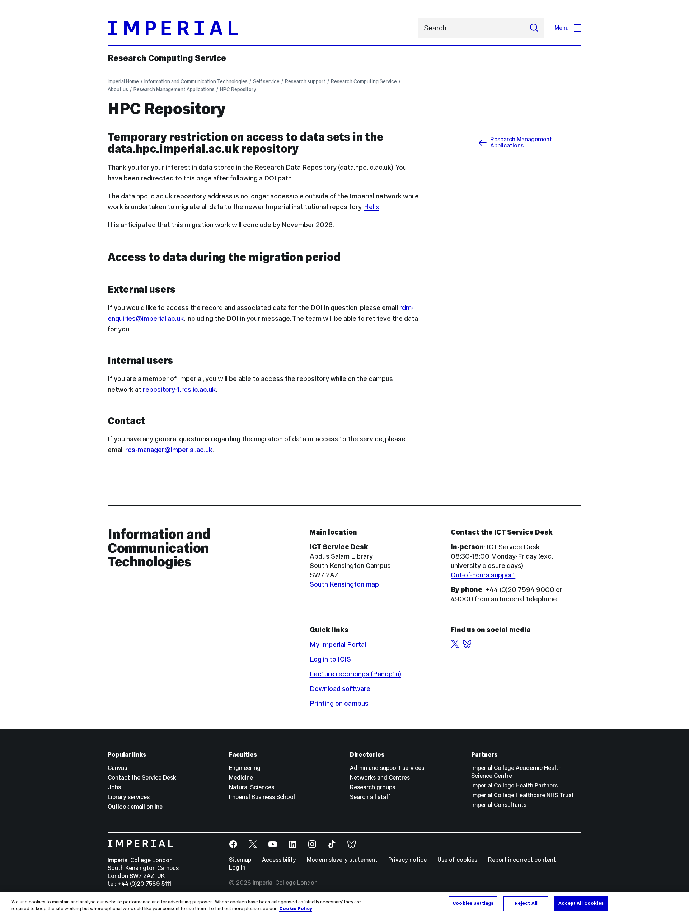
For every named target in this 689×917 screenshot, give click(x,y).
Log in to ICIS (330, 659)
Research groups (372, 787)
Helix (371, 206)
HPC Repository (238, 89)
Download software (340, 688)
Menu (561, 28)
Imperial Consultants (498, 805)
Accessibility (279, 860)
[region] (344, 904)
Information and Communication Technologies (196, 81)
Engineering (245, 768)
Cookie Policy (295, 909)
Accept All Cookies (581, 903)
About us (118, 89)
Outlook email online (135, 806)
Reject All (526, 903)
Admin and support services (387, 768)
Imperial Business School (262, 797)
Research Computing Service (167, 58)
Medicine (241, 777)
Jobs (114, 787)
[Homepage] (259, 28)
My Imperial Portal (338, 644)
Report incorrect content (522, 860)
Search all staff (370, 797)
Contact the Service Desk (142, 777)
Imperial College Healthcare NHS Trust (522, 795)
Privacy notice (407, 860)
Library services (129, 797)
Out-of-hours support (483, 574)
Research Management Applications (174, 89)
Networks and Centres (380, 777)
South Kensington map (344, 584)
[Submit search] (534, 28)
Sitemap (240, 860)
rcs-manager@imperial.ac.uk (168, 449)
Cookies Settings (473, 903)
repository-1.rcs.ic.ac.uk (179, 389)
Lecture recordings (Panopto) (355, 673)
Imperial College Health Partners (514, 785)
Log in (237, 867)
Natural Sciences (251, 787)
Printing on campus (339, 703)
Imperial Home (123, 81)
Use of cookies (457, 860)
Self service (266, 81)
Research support (305, 81)
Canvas (117, 768)
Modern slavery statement (342, 860)
